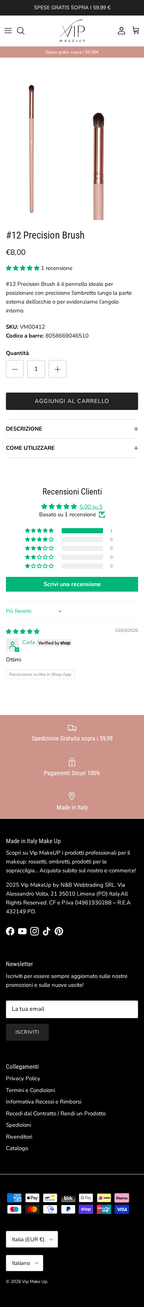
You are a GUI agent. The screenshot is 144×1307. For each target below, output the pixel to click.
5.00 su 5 (91, 506)
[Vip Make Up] (72, 30)
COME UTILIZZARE (30, 448)
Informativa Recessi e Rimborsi (43, 1101)
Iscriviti (27, 1032)
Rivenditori (19, 1136)
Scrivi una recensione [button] (72, 584)
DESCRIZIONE (24, 428)
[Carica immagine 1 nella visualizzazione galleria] (72, 139)
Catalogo (17, 1148)
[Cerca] (24, 31)
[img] (23, 631)
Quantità (17, 353)
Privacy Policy (23, 1078)
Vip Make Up (34, 1281)
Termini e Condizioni (30, 1090)
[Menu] (8, 31)
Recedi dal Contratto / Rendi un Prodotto (56, 1113)
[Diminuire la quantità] (15, 369)
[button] (23, 268)
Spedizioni (18, 1125)
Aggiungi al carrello (72, 401)
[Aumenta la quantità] (57, 369)
